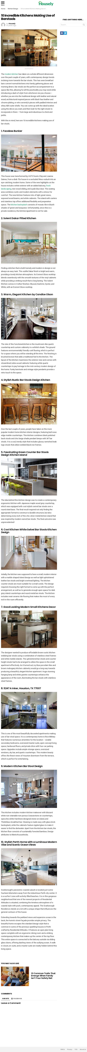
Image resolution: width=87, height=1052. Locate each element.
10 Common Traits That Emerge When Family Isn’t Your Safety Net (43, 976)
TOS (76, 1049)
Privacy (69, 1049)
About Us (83, 1049)
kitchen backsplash (19, 205)
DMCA (63, 1049)
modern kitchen (11, 74)
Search (84, 25)
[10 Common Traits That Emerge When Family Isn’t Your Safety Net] (15, 976)
